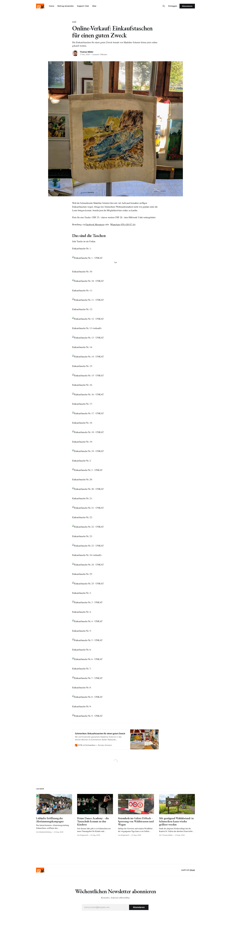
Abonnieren (187, 6)
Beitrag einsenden (66, 6)
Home (51, 6)
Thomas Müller (86, 52)
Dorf (74, 22)
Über (94, 6)
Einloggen (172, 6)
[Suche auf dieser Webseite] (164, 6)
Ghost (192, 870)
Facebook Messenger (95, 224)
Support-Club (83, 6)
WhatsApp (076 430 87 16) (122, 224)
